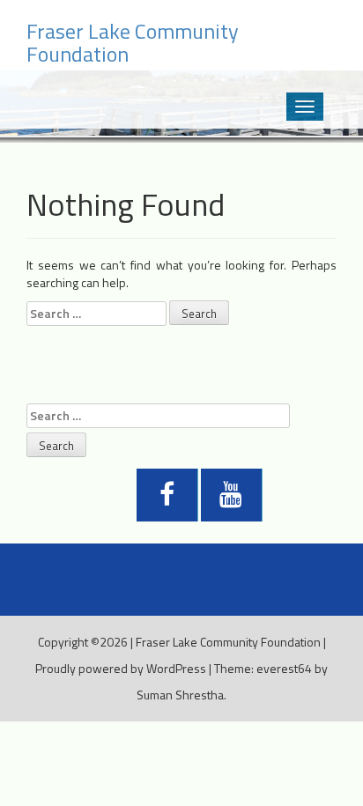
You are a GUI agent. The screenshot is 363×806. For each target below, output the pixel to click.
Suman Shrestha (180, 694)
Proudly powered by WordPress (120, 668)
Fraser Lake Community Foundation (228, 641)
